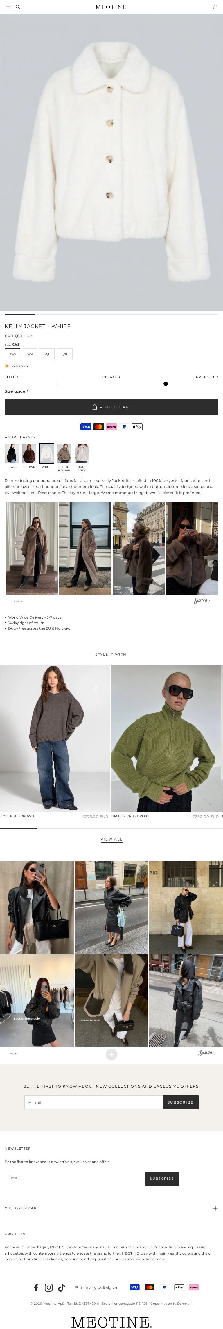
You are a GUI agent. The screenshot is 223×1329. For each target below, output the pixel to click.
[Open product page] (55, 738)
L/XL (65, 354)
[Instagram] (49, 1288)
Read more (155, 1259)
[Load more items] (111, 1054)
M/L (47, 354)
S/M (30, 354)
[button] (7, 7)
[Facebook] (36, 1288)
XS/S (12, 354)
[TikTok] (61, 1288)
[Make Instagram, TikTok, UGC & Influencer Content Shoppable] (202, 602)
